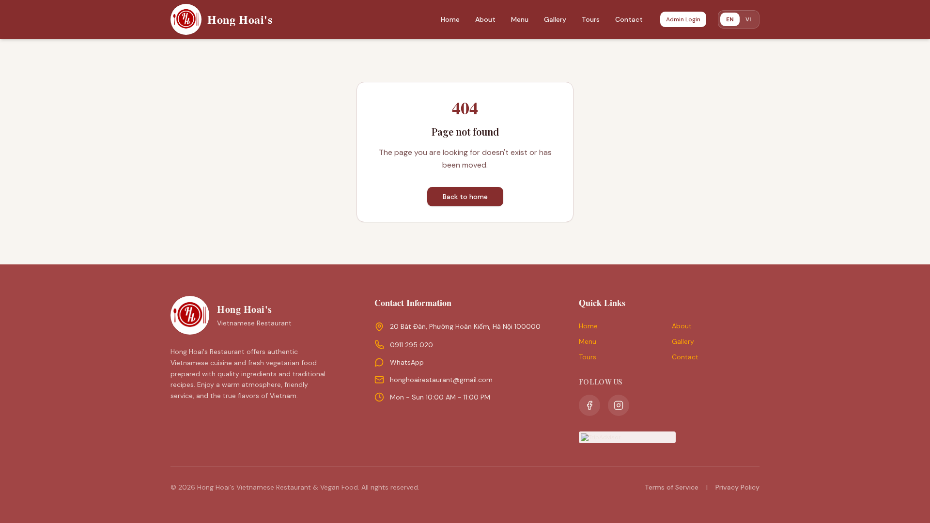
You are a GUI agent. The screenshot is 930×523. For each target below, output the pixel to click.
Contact (629, 19)
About (485, 19)
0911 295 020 (411, 344)
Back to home (465, 196)
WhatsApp (407, 362)
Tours (591, 19)
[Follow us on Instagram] (618, 405)
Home (450, 19)
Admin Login (683, 19)
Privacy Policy (737, 487)
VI (748, 19)
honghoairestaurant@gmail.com (441, 379)
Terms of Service (671, 487)
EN (730, 19)
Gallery (555, 19)
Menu (519, 19)
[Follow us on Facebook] (589, 405)
